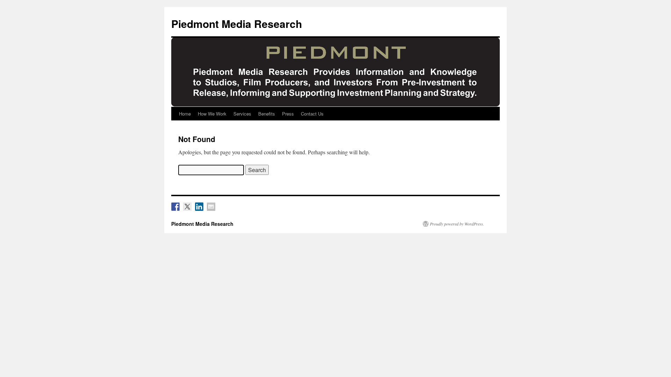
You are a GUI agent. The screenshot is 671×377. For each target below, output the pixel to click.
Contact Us (312, 113)
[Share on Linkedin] (199, 206)
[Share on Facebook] (175, 206)
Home (185, 113)
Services (242, 113)
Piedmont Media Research (236, 23)
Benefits (266, 113)
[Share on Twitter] (187, 206)
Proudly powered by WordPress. (457, 224)
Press (288, 113)
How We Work (212, 113)
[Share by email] (211, 206)
